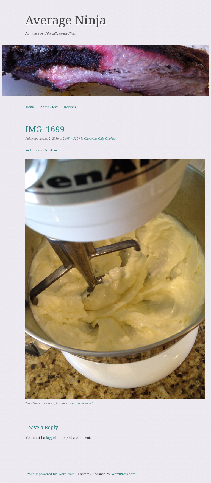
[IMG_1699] (115, 397)
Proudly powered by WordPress (49, 473)
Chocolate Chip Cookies (100, 138)
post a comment (82, 403)
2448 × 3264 (71, 138)
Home (30, 106)
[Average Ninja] (105, 70)
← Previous (34, 150)
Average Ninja (65, 20)
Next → (51, 150)
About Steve (49, 106)
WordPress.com (123, 473)
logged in (53, 437)
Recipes (70, 106)
